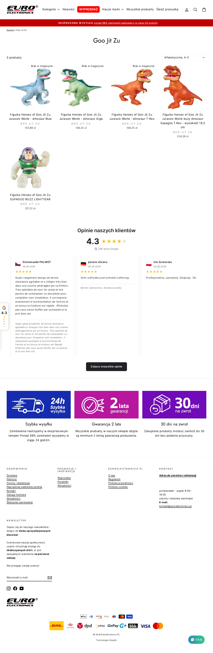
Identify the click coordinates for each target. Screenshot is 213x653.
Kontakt (11, 490)
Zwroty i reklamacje (18, 483)
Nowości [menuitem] (69, 9)
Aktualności (13, 498)
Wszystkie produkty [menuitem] (140, 9)
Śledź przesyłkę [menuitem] (167, 9)
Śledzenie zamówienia (20, 502)
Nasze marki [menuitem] (111, 9)
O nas (111, 475)
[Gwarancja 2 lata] (106, 404)
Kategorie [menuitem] (49, 9)
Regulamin (114, 479)
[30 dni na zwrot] (174, 404)
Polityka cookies (118, 486)
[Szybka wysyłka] (39, 404)
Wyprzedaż (64, 477)
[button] (196, 640)
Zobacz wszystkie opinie (106, 366)
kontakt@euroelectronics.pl (175, 506)
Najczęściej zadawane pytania (24, 486)
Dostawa (12, 475)
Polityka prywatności (120, 483)
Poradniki (63, 481)
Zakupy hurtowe (16, 494)
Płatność (12, 479)
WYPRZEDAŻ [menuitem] (88, 9)
